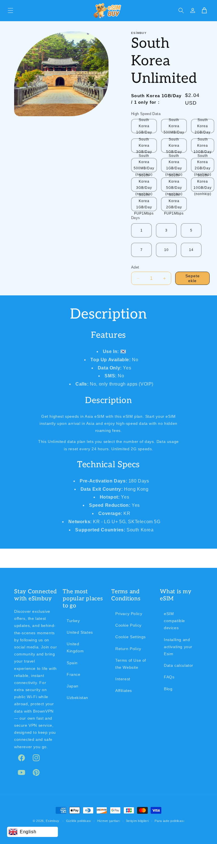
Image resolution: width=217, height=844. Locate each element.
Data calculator (178, 665)
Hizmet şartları (108, 821)
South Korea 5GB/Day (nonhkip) (174, 185)
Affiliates (123, 690)
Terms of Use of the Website (130, 664)
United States (80, 632)
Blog (168, 689)
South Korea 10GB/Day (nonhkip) (203, 185)
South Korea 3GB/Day (144, 145)
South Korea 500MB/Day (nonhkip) (144, 165)
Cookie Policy (128, 625)
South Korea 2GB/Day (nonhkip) (202, 165)
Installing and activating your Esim (178, 646)
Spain (72, 663)
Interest (122, 679)
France (74, 674)
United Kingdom (75, 647)
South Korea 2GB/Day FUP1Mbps (174, 204)
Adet (135, 267)
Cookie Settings (130, 637)
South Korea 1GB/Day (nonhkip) (174, 165)
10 (166, 250)
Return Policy (128, 648)
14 (191, 250)
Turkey (73, 620)
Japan (73, 686)
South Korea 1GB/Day (144, 126)
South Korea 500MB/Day (174, 126)
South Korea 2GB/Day (203, 126)
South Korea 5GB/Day (174, 145)
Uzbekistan (77, 697)
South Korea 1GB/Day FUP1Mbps (144, 204)
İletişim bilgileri (137, 821)
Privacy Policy (128, 613)
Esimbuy (52, 821)
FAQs (169, 677)
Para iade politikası (169, 821)
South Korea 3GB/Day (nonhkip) (144, 185)
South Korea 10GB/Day (203, 145)
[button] (10, 10)
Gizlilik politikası (78, 821)
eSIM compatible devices (174, 620)
